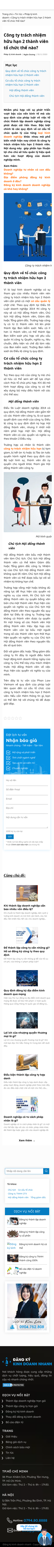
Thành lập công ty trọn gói (22, 1406)
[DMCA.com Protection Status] (13, 1386)
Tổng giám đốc (38, 1197)
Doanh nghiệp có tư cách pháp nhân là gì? (23, 1118)
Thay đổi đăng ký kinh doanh (23, 1416)
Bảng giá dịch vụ (16, 1441)
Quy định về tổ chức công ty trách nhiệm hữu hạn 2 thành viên (25, 73)
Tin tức (10, 1452)
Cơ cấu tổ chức (25, 1190)
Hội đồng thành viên (21, 90)
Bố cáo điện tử (14, 1422)
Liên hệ (10, 1457)
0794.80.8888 (35, 1520)
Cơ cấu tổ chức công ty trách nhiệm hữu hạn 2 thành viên (22, 82)
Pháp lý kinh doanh (13, 54)
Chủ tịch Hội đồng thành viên (26, 95)
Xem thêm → (27, 1140)
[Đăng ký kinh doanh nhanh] (27, 1361)
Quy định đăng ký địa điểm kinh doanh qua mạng (24, 992)
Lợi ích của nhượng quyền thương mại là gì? (25, 1034)
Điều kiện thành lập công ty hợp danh (24, 1076)
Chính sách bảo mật (19, 844)
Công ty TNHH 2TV (17, 1193)
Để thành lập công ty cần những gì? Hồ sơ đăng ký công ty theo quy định (27, 951)
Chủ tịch (12, 1190)
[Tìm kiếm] (46, 1171)
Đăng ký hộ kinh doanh (20, 1411)
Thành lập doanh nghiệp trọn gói (26, 1400)
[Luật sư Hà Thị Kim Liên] (27, 1307)
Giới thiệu (11, 1436)
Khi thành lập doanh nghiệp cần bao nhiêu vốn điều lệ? (24, 907)
